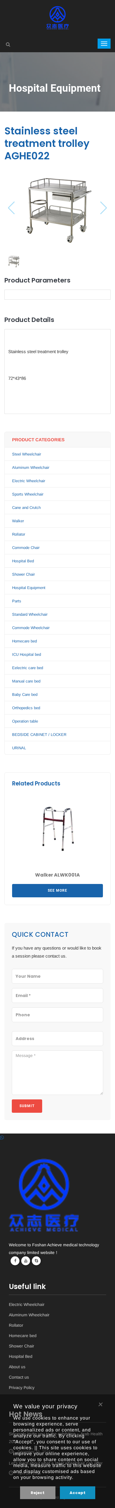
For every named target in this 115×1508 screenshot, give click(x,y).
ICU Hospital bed (26, 654)
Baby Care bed (24, 694)
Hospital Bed (23, 561)
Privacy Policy (21, 1387)
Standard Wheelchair (29, 614)
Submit (26, 1106)
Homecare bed (24, 641)
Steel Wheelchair (26, 454)
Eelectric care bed (27, 668)
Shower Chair (23, 574)
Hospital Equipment (28, 587)
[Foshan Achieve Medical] (57, 9)
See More (57, 890)
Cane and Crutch (26, 507)
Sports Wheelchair (27, 494)
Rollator (18, 534)
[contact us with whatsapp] (2, 1137)
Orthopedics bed (26, 708)
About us (17, 1367)
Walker (18, 521)
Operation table (25, 721)
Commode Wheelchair (31, 628)
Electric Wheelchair (28, 481)
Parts (16, 601)
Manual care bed (26, 681)
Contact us (19, 1377)
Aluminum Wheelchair (30, 467)
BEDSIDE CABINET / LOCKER (39, 734)
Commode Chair (26, 547)
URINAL (19, 748)
